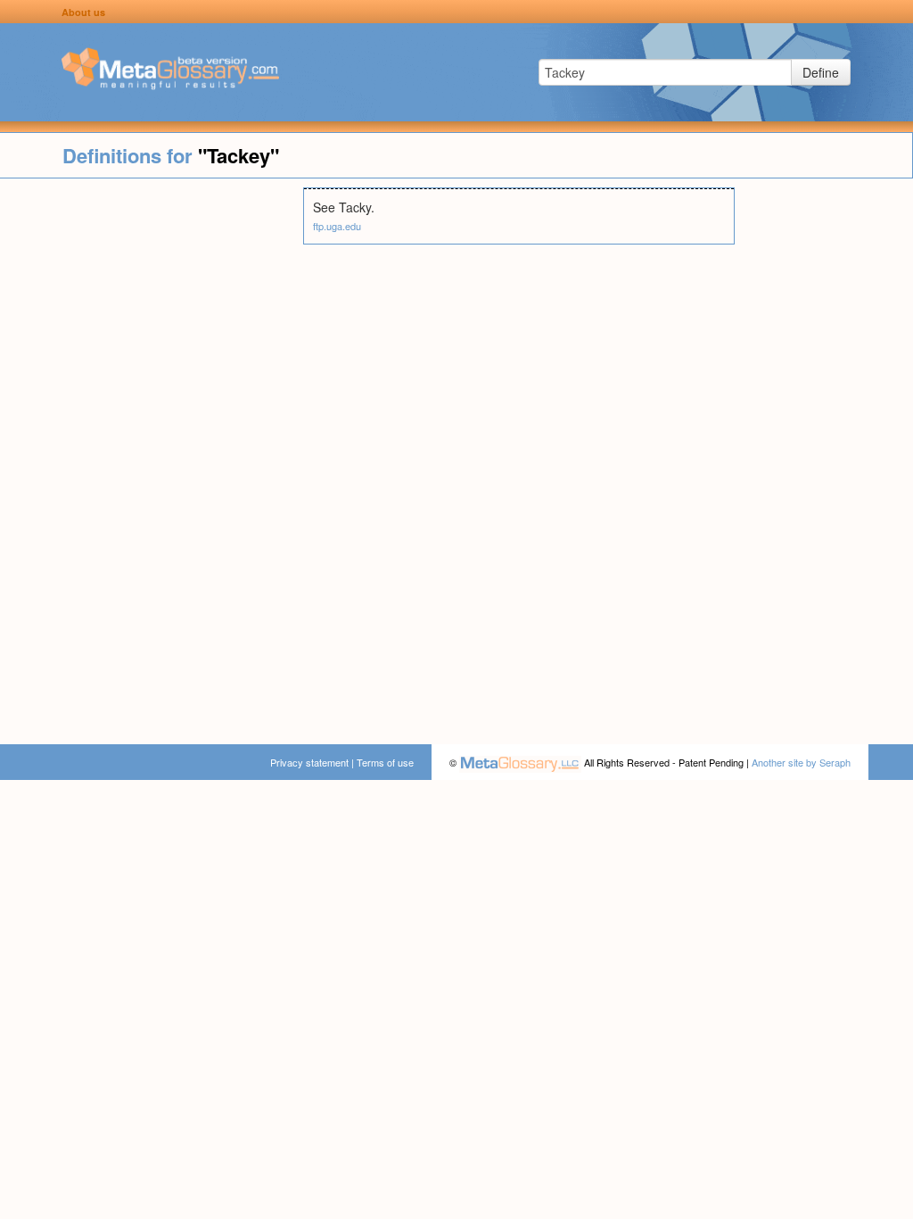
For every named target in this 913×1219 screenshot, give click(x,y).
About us (83, 12)
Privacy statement (309, 762)
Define (820, 72)
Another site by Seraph (801, 762)
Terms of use (385, 762)
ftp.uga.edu (337, 226)
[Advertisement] (151, 455)
